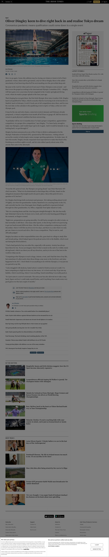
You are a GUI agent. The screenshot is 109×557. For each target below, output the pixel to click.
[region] (54, 547)
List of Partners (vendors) (53, 546)
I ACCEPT (97, 544)
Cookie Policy (26, 549)
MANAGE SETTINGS (97, 549)
